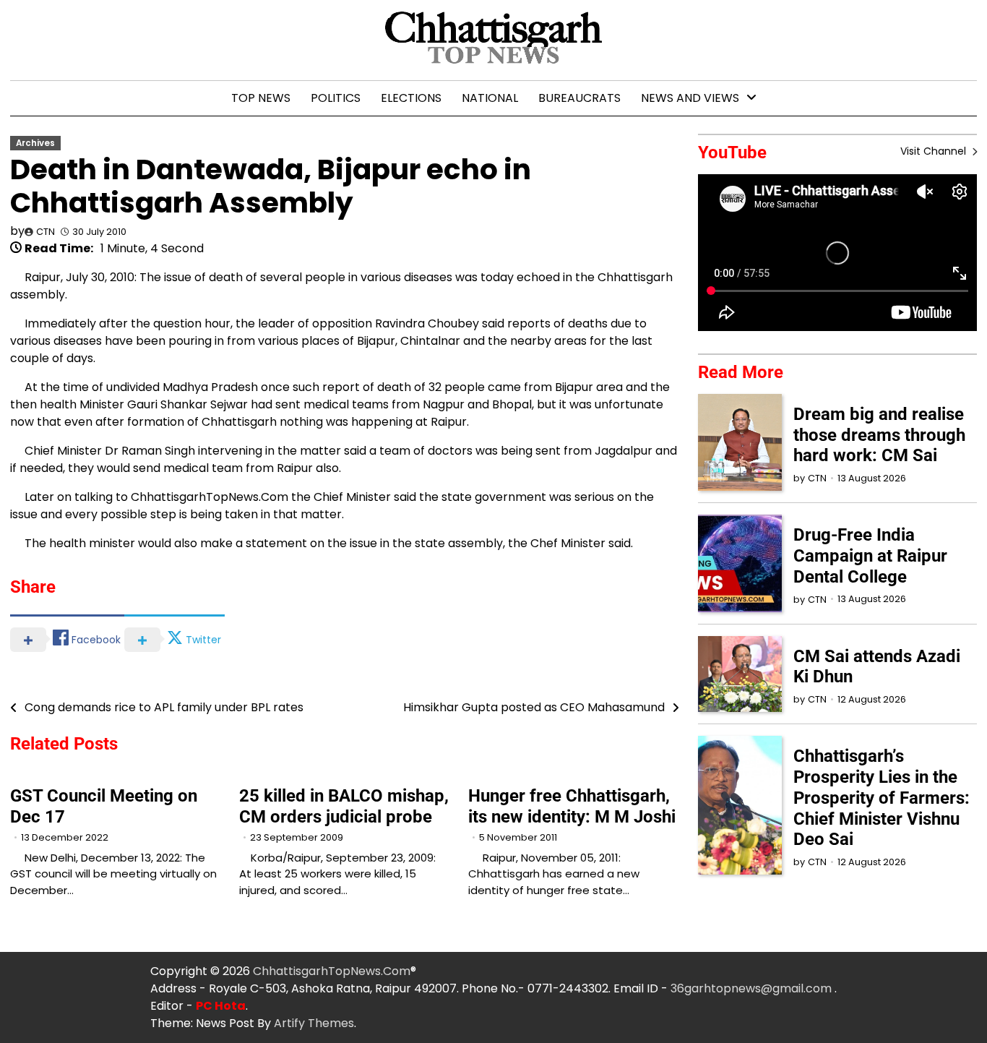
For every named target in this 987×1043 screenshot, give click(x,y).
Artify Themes (314, 1023)
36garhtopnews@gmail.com (753, 988)
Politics (336, 98)
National (490, 98)
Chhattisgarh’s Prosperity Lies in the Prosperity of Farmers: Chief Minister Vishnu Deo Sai (881, 797)
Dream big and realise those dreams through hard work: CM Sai (879, 435)
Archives (35, 143)
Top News (260, 98)
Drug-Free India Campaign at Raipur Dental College (870, 556)
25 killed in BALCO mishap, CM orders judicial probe (344, 806)
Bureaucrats (579, 98)
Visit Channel (934, 151)
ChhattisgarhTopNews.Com (331, 971)
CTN (45, 232)
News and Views (690, 98)
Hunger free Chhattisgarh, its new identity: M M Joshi (572, 806)
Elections (411, 98)
